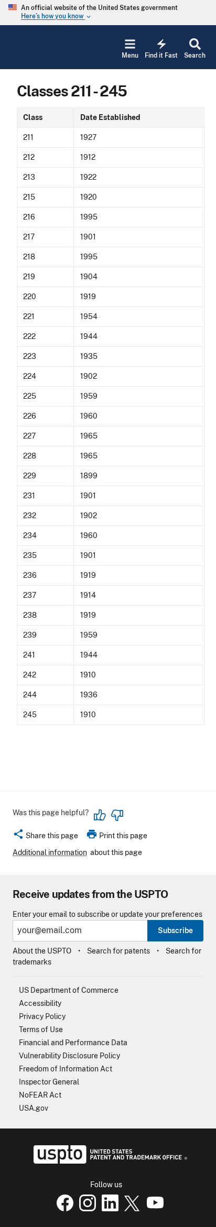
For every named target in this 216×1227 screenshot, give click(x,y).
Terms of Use (41, 1029)
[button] (45, 837)
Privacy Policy (42, 1016)
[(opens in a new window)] (85, 1208)
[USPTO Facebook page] (62, 1208)
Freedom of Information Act (65, 1069)
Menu (130, 55)
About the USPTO (42, 951)
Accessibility (40, 1003)
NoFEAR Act (40, 1095)
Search (195, 55)
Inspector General (49, 1082)
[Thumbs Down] (117, 815)
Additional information (50, 852)
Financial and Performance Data (73, 1042)
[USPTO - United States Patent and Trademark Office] (108, 1161)
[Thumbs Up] (100, 815)
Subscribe (175, 930)
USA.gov (33, 1108)
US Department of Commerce (68, 990)
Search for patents (118, 951)
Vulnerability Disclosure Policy (69, 1055)
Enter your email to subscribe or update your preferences (107, 914)
